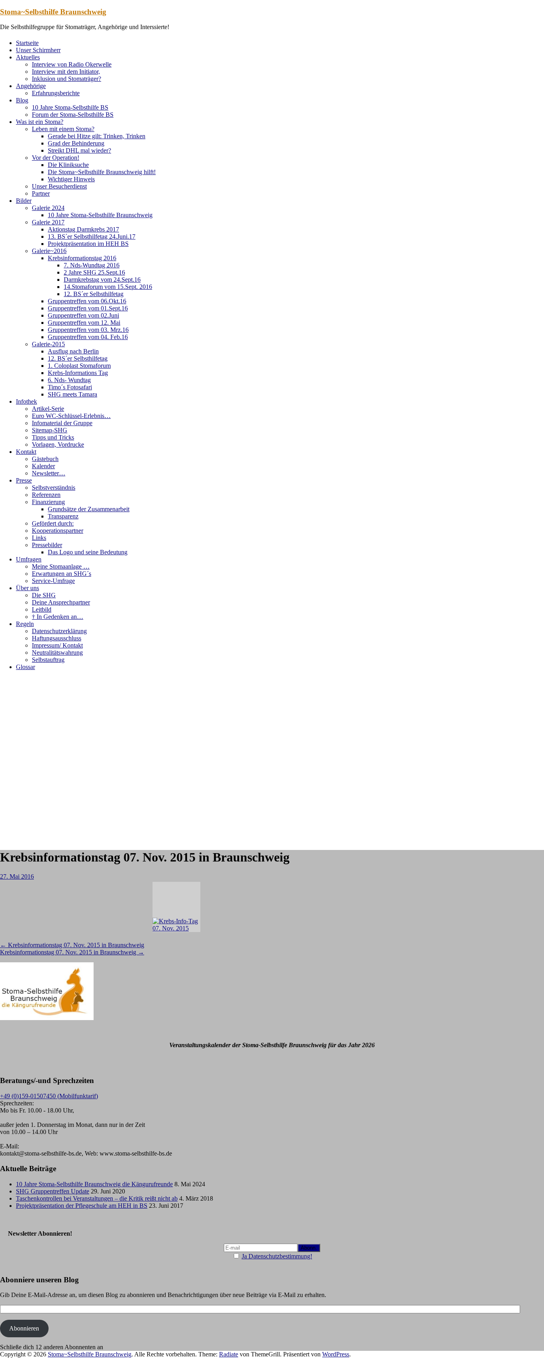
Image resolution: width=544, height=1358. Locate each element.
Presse (24, 480)
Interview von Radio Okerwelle (72, 64)
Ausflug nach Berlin (73, 351)
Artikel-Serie (48, 408)
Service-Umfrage (53, 580)
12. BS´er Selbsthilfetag (93, 293)
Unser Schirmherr (38, 50)
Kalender (43, 466)
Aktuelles (28, 57)
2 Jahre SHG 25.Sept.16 (94, 272)
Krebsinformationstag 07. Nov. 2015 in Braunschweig (72, 945)
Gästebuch (45, 458)
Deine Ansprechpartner (61, 602)
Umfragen (28, 559)
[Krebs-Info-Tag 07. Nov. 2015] (176, 907)
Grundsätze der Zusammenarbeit (88, 509)
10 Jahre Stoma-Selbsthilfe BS (70, 107)
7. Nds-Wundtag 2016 (91, 265)
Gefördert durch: (53, 523)
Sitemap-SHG (49, 430)
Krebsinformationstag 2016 (82, 258)
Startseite (27, 42)
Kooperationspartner (57, 530)
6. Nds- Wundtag (69, 380)
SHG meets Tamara (72, 394)
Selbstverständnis (53, 487)
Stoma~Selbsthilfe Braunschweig (53, 12)
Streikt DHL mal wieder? (79, 150)
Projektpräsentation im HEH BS (88, 243)
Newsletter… (48, 473)
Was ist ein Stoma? (39, 121)
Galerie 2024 (48, 207)
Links (39, 537)
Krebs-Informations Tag (78, 372)
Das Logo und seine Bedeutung (87, 552)
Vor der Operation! (55, 157)
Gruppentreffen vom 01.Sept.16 (88, 308)
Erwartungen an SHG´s (61, 573)
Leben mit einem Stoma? (63, 129)
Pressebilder (47, 545)
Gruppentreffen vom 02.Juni (83, 315)
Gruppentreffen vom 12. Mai (84, 322)
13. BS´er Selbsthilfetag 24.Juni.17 (91, 236)
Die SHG (44, 595)
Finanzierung (48, 501)
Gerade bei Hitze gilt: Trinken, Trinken (96, 136)
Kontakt (26, 451)
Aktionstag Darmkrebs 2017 (83, 229)
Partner (41, 193)
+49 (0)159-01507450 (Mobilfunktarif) (49, 1096)
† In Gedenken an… (57, 616)
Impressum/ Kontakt (57, 645)
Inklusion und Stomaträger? (66, 78)
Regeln (25, 623)
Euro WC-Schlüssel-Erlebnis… (71, 415)
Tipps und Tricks (53, 437)
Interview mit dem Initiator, (66, 71)
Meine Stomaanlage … (61, 566)
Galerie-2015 (48, 344)
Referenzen (46, 494)
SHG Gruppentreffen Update (52, 1191)
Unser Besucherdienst (59, 186)
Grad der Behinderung (76, 143)
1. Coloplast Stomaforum (79, 365)
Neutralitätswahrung (57, 652)
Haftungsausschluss (56, 638)
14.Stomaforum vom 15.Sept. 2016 (108, 286)
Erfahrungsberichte (56, 93)
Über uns (27, 588)
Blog (22, 100)
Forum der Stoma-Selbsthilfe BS (72, 114)
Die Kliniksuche (68, 164)
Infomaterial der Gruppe (62, 423)
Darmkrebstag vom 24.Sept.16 (102, 279)
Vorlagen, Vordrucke (58, 444)
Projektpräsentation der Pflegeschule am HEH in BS (81, 1205)
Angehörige (31, 85)
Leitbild (41, 609)
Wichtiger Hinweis (71, 179)
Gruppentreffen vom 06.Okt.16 (87, 301)
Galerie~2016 (49, 250)
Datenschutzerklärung (59, 631)
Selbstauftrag (48, 659)
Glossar (25, 666)
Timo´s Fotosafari (70, 387)
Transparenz (63, 516)
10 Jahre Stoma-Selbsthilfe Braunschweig (100, 215)
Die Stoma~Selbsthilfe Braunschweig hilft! (102, 172)
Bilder (23, 200)
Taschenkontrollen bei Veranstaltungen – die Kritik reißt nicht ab (97, 1198)
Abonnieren (24, 1328)
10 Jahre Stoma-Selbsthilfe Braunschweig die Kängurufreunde (94, 1184)
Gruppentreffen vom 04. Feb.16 (88, 337)
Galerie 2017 (48, 222)
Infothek (26, 401)
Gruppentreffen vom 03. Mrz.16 (88, 329)
